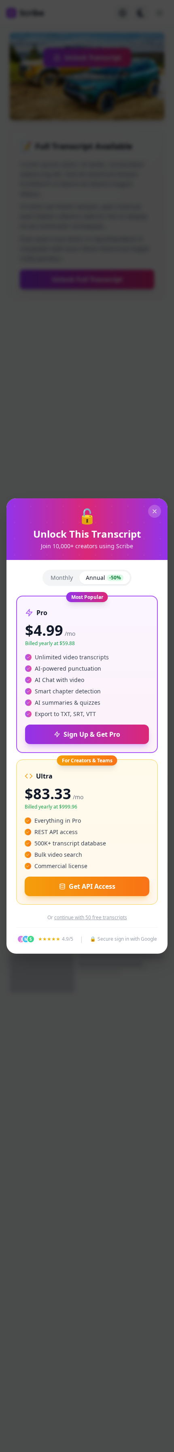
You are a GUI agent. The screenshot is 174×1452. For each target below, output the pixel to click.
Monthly (62, 577)
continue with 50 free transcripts (90, 917)
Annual (103, 577)
